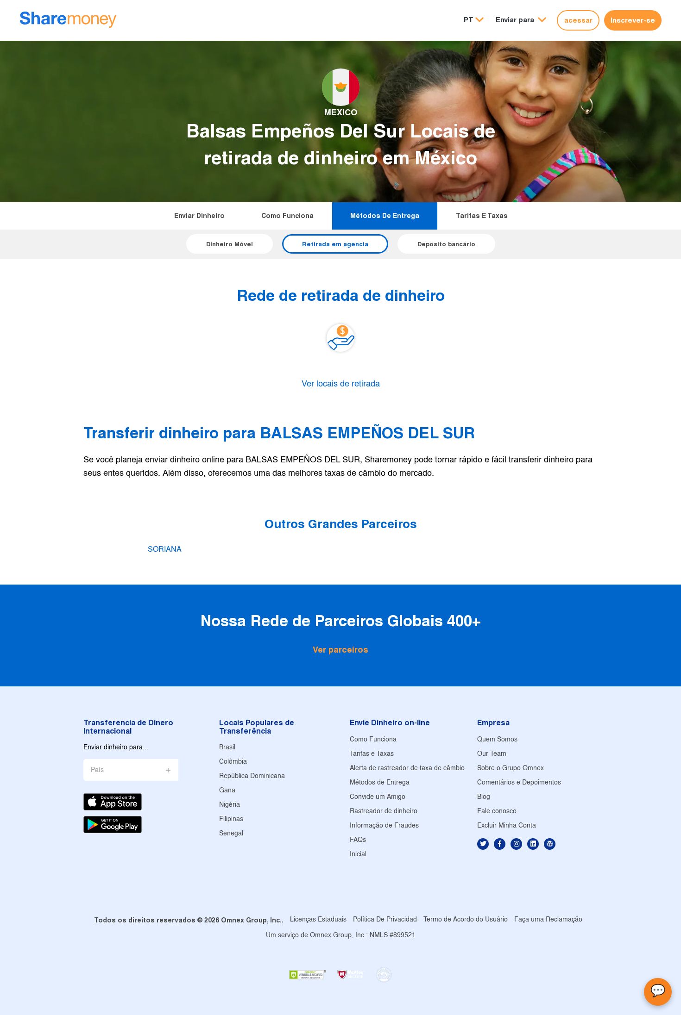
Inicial (358, 854)
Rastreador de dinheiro (383, 811)
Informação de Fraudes (384, 826)
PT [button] (468, 20)
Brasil (227, 747)
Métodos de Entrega (384, 215)
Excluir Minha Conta (506, 826)
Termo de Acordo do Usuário (465, 919)
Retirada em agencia (335, 244)
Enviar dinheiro (199, 215)
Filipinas (231, 819)
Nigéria (229, 805)
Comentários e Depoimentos (519, 782)
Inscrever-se (633, 20)
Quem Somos (497, 739)
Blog (483, 797)
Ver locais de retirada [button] (341, 384)
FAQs (358, 840)
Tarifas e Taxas (482, 215)
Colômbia (233, 762)
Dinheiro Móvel (229, 244)
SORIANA (165, 549)
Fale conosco (497, 811)
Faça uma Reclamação (548, 919)
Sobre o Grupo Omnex (510, 768)
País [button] (97, 770)
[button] (521, 20)
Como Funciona (287, 215)
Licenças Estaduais (318, 919)
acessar (578, 20)
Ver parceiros (340, 649)
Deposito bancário (446, 244)
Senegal (231, 833)
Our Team (491, 754)
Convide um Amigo (377, 797)
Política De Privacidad (385, 919)
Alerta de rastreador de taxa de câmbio (407, 768)
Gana (227, 790)
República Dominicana (252, 776)
